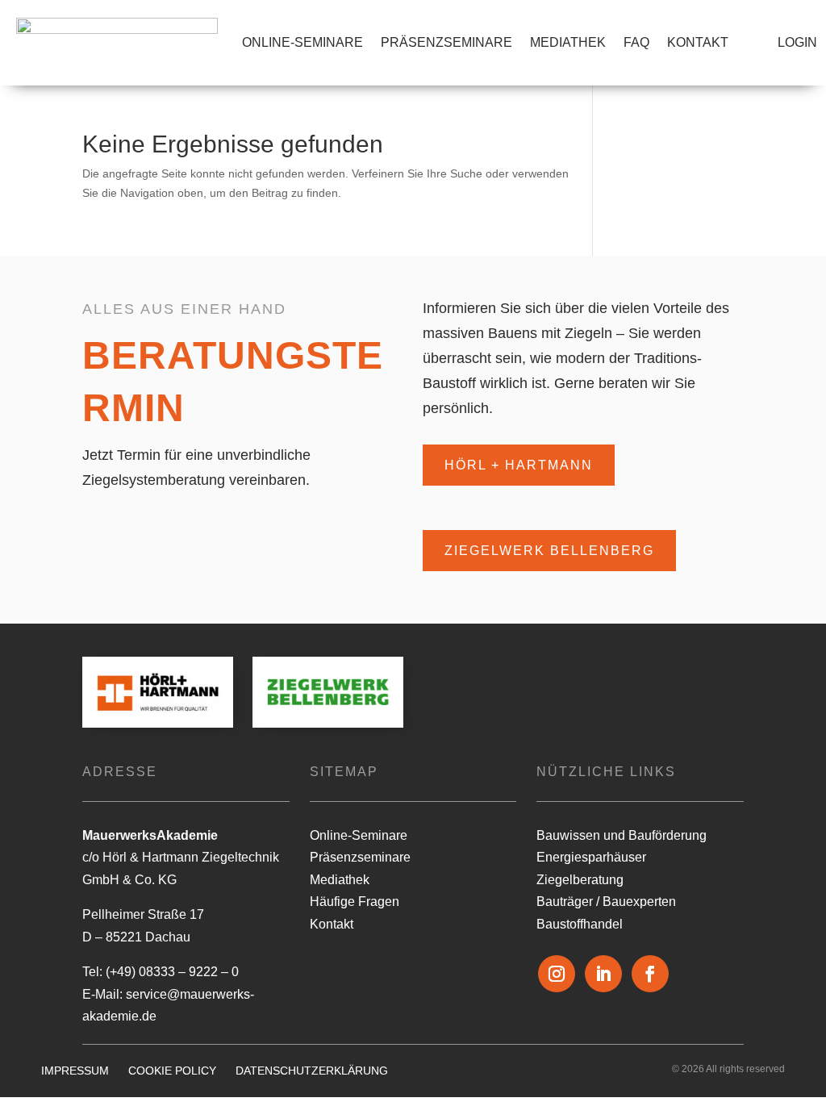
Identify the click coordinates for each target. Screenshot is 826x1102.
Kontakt (697, 42)
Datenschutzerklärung (312, 1070)
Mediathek (568, 42)
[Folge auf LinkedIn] (603, 973)
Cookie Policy (172, 1070)
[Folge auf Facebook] (650, 973)
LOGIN (797, 42)
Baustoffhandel (579, 924)
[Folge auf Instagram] (556, 973)
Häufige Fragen (354, 901)
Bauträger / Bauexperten (606, 901)
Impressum (75, 1070)
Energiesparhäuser (591, 857)
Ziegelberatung (580, 880)
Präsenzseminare (446, 42)
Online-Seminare (302, 42)
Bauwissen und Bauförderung (621, 835)
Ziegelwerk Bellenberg (549, 550)
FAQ (636, 42)
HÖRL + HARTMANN (518, 465)
